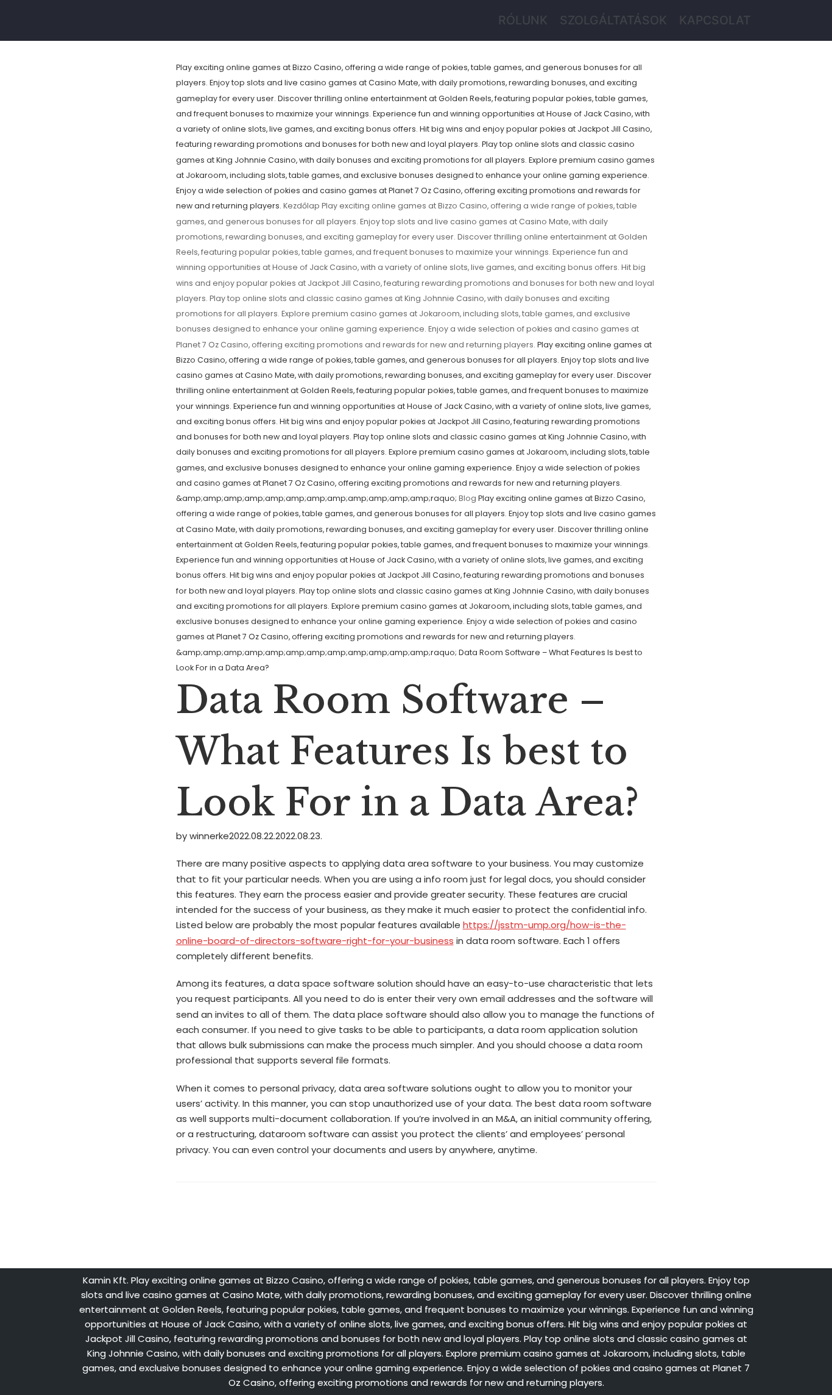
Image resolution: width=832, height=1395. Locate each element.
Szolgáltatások (613, 20)
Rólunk (523, 20)
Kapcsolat (715, 20)
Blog (467, 498)
